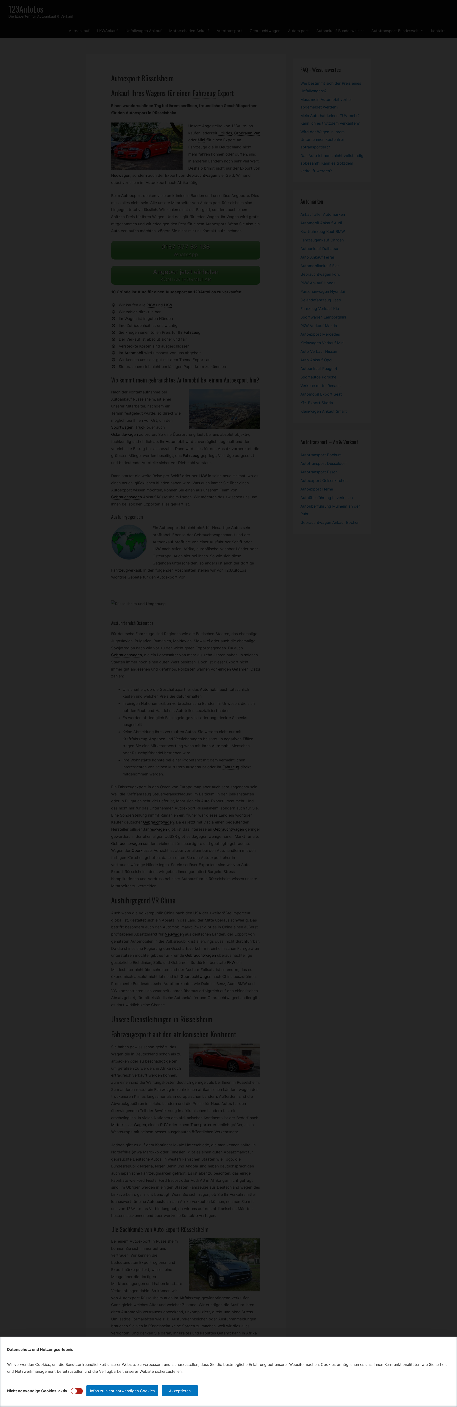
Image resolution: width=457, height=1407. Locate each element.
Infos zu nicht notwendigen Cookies (122, 1390)
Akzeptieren (180, 1390)
